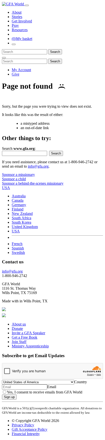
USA (16, 231)
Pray (15, 25)
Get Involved (22, 21)
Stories (17, 17)
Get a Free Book (24, 337)
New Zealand (22, 213)
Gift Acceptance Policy (29, 429)
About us (19, 324)
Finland (17, 209)
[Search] (14, 44)
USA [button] (6, 188)
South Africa (21, 218)
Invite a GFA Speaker (28, 333)
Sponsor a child (14, 179)
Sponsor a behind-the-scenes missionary (32, 183)
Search (55, 52)
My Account (21, 70)
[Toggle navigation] (27, 5)
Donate (17, 328)
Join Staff (19, 342)
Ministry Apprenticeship (30, 346)
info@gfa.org (38, 166)
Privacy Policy (23, 425)
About (16, 12)
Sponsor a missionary (18, 174)
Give (15, 74)
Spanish (18, 248)
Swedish (18, 252)
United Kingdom (25, 227)
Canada (17, 200)
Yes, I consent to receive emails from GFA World (44, 392)
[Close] (4, 57)
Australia (19, 196)
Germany (19, 205)
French (17, 244)
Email (51, 387)
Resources (20, 30)
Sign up (9, 397)
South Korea (21, 222)
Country (80, 382)
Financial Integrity (26, 434)
